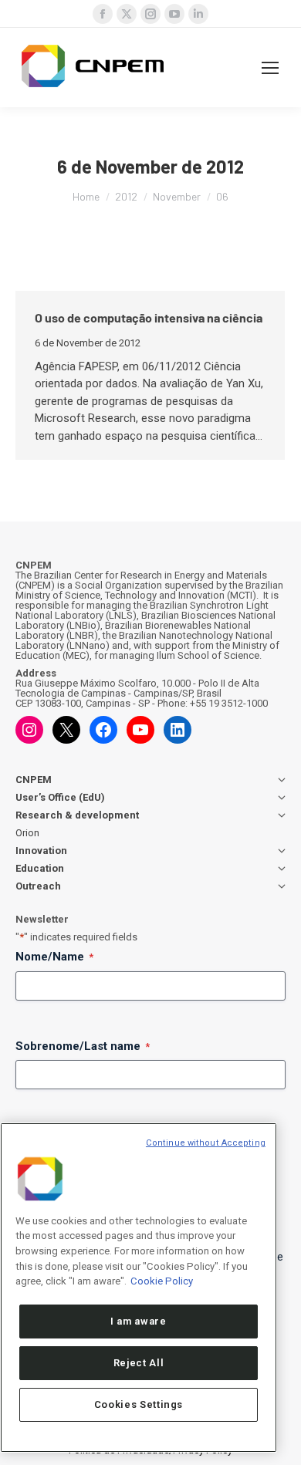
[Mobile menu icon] (270, 67)
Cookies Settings (139, 1404)
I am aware (138, 1321)
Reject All (138, 1363)
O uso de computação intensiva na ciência (148, 317)
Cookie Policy (161, 1281)
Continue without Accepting (205, 1143)
